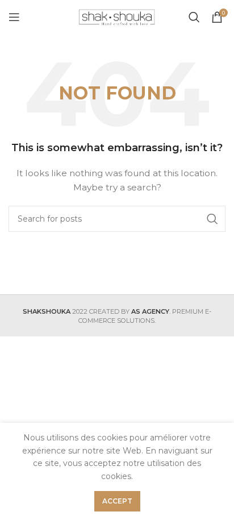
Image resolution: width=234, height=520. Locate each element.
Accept (117, 501)
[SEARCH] (212, 219)
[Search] (194, 17)
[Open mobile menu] (14, 17)
